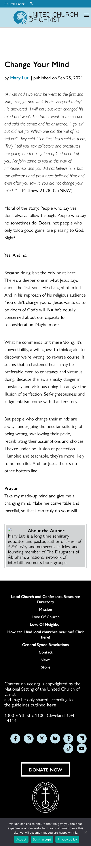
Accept (21, 839)
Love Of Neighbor (45, 624)
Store (45, 667)
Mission (45, 609)
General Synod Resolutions (45, 644)
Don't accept (42, 839)
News (45, 659)
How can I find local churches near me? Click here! (45, 634)
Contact (46, 652)
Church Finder (14, 4)
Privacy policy (67, 839)
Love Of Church (46, 616)
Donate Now (45, 769)
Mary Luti (20, 77)
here (51, 704)
